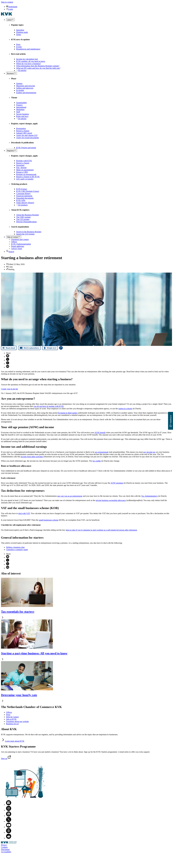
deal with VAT (24, 513)
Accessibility (6, 852)
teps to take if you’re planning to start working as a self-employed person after (101, 530)
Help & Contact (12, 717)
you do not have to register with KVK (48, 406)
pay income (149, 452)
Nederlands (12, 7)
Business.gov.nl (12, 724)
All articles (22, 70)
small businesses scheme (48, 520)
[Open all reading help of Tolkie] (61, 348)
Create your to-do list (9, 389)
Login (10, 9)
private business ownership (111, 500)
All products (23, 205)
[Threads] (8, 832)
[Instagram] (8, 810)
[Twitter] (8, 821)
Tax (149, 496)
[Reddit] (8, 838)
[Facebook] (8, 805)
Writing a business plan (15, 547)
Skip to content (7, 2)
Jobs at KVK (11, 719)
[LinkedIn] (8, 816)
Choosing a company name (17, 549)
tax (97, 461)
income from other (32, 457)
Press (8, 715)
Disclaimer (5, 849)
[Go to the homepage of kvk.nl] (6, 15)
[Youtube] (8, 827)
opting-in (125, 408)
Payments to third (67, 413)
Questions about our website (17, 721)
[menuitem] (89, 6)
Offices (9, 712)
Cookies (4, 847)
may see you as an (69, 496)
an (101, 452)
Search (11, 252)
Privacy (4, 845)
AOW (99, 432)
